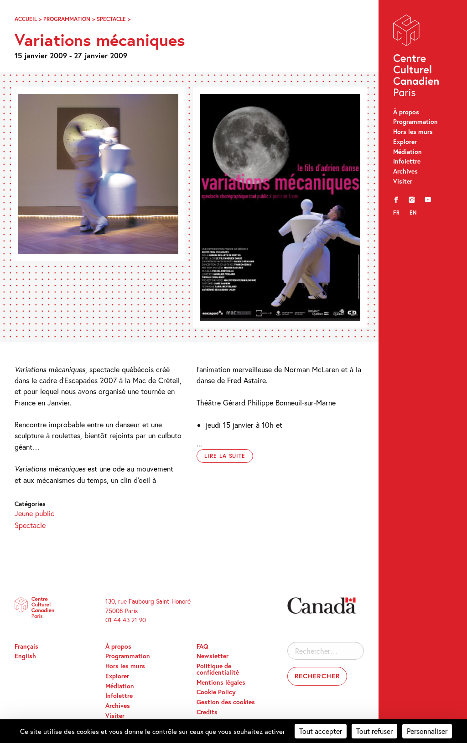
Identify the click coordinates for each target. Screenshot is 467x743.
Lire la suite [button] (224, 455)
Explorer (405, 142)
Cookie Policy (216, 692)
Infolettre (406, 161)
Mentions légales (221, 682)
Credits (207, 712)
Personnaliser (427, 731)
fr (396, 212)
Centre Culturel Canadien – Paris (417, 57)
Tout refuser (374, 731)
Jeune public (34, 513)
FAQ (202, 646)
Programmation (415, 122)
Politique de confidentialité (218, 669)
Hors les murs (413, 132)
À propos (406, 112)
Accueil (26, 18)
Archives (405, 171)
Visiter (402, 181)
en (413, 212)
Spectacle (111, 18)
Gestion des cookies (226, 702)
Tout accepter (320, 731)
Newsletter (212, 656)
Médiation (407, 152)
